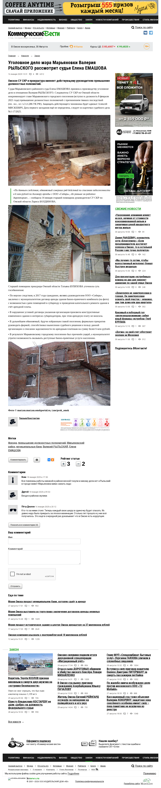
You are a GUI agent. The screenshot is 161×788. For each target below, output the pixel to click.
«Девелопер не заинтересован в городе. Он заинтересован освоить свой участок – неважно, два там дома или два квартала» (134, 297)
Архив (87, 28)
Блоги (80, 28)
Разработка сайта (132, 784)
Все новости (14, 721)
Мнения (60, 28)
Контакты (50, 770)
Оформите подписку (38, 741)
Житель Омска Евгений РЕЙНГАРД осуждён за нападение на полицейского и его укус (78, 700)
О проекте (37, 770)
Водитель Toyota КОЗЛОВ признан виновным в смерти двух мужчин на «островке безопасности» (30, 681)
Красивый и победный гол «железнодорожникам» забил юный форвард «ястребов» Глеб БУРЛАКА (133, 317)
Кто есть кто (38, 28)
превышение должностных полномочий (42, 442)
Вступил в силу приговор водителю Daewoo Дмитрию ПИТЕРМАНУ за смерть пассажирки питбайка (128, 672)
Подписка (82, 770)
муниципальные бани (29, 446)
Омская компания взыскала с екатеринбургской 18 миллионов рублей (47, 634)
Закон (14, 649)
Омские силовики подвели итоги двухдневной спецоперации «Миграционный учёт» (77, 658)
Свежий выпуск (15, 28)
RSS (93, 770)
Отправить (15, 586)
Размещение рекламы (18, 770)
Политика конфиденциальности (89, 781)
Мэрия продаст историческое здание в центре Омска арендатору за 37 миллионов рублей (59, 624)
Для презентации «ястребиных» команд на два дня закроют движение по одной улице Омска (133, 279)
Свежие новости (128, 208)
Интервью (50, 28)
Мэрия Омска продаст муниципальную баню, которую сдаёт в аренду (47, 601)
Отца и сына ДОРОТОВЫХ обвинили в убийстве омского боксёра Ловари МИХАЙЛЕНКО (80, 672)
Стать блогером (66, 770)
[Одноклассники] (52, 459)
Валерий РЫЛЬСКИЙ (55, 446)
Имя (10, 537)
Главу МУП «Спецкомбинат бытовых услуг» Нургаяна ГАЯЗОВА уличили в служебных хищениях (129, 658)
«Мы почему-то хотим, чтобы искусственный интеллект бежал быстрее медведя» (134, 263)
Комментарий (15, 549)
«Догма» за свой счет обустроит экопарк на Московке (133, 333)
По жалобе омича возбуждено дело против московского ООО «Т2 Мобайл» (128, 686)
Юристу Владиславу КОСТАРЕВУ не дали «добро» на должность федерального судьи (29, 704)
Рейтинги (71, 28)
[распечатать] (36, 461)
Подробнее (73, 773)
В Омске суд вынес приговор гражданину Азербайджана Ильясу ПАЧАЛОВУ (79, 686)
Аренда (12, 442)
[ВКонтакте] (49, 459)
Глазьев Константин (29, 418)
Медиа (28, 28)
